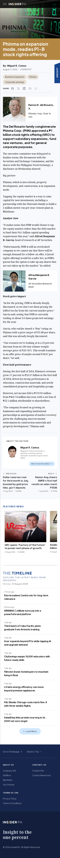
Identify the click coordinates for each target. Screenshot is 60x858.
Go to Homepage (11, 751)
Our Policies (8, 784)
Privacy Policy (9, 798)
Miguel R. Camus (16, 65)
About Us (8, 765)
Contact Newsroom (41, 775)
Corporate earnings (14, 82)
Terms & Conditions (12, 803)
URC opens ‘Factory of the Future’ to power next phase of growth (25, 546)
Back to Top (33, 751)
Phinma (32, 77)
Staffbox (7, 775)
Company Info (9, 770)
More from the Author (40, 464)
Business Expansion (14, 77)
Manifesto (7, 780)
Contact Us (39, 765)
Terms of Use (10, 793)
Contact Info (38, 770)
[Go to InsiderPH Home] (17, 4)
